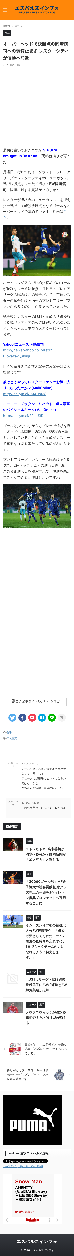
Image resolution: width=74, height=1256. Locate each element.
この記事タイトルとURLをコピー (39, 701)
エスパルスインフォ (37, 1241)
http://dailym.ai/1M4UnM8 (24, 394)
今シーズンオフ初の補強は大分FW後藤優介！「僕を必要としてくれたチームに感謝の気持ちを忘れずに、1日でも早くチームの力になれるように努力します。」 (46, 941)
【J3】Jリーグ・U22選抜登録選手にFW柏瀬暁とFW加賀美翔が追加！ (46, 984)
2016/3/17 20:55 (31, 802)
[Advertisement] (37, 106)
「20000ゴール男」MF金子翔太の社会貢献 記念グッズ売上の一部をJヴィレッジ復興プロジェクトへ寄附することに (46, 892)
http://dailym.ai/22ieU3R (23, 416)
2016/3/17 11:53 (30, 763)
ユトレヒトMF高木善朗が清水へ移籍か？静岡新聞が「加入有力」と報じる (46, 854)
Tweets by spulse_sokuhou (23, 1166)
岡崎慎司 (12, 738)
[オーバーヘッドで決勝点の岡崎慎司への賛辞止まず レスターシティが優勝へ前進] (42, 718)
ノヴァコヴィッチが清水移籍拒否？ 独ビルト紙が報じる (46, 1017)
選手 (9, 732)
